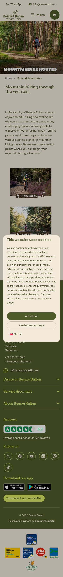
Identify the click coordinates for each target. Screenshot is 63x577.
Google (32, 290)
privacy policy (19, 290)
